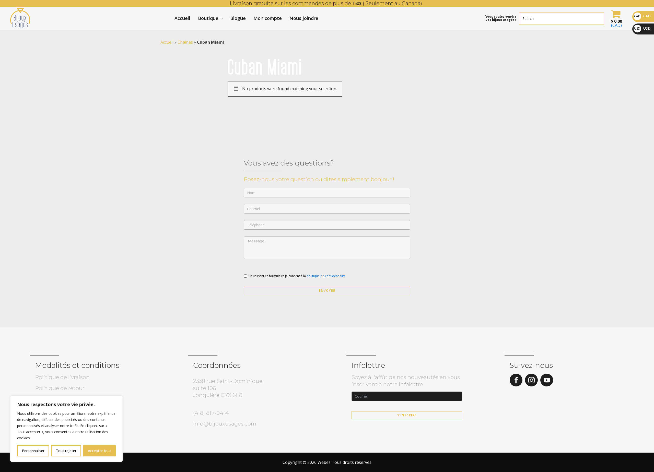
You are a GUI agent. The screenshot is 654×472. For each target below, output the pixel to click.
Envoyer (327, 290)
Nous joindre (303, 18)
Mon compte (267, 18)
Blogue (238, 18)
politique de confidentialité (326, 276)
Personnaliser (33, 450)
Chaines (185, 42)
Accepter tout (99, 450)
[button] (615, 18)
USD (642, 28)
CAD (642, 16)
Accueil (182, 18)
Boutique (208, 18)
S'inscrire (407, 415)
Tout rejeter (66, 450)
